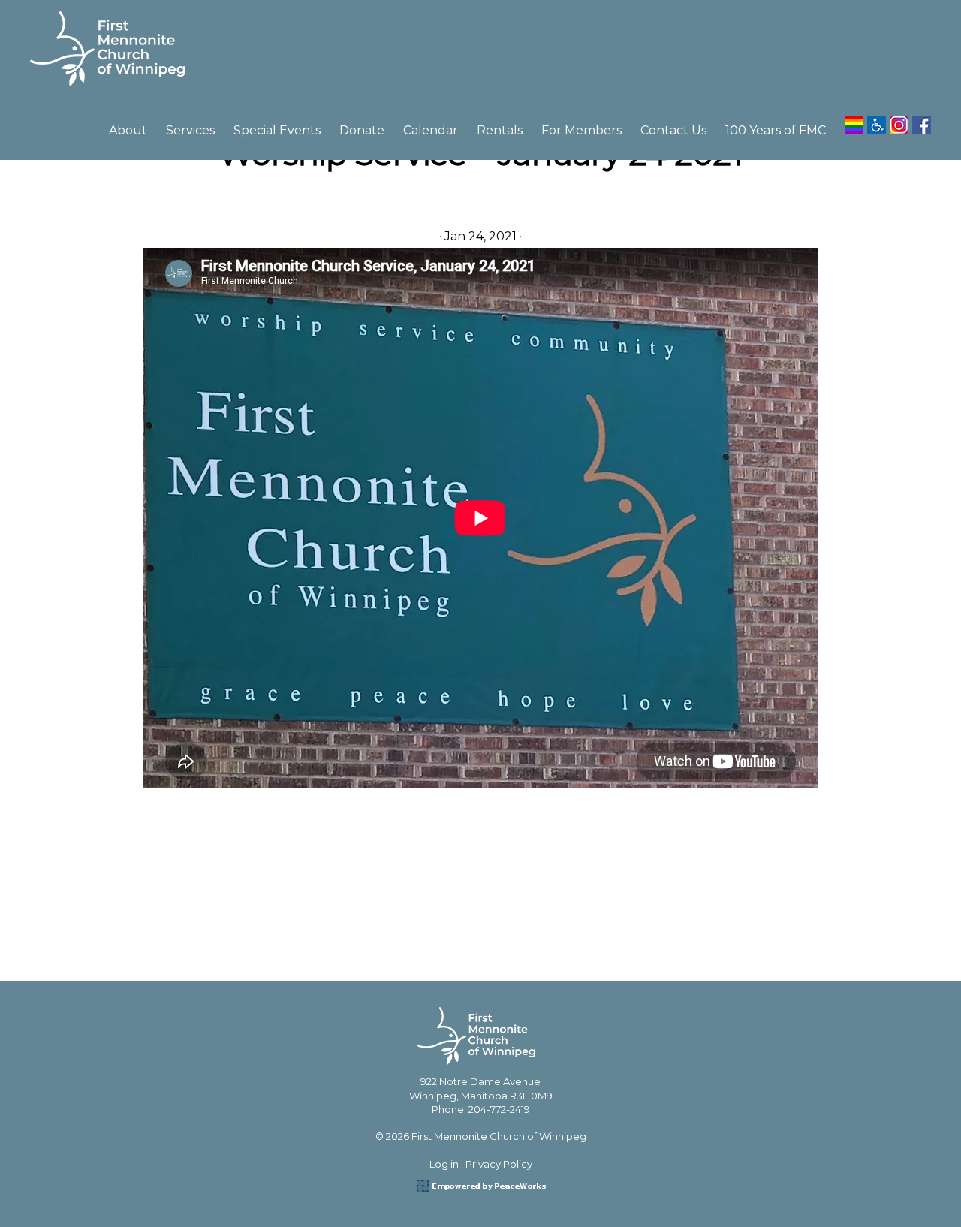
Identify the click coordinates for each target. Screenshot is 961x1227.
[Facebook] (921, 119)
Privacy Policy (498, 1164)
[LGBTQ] (854, 119)
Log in (444, 1164)
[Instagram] (899, 119)
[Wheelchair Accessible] (876, 119)
